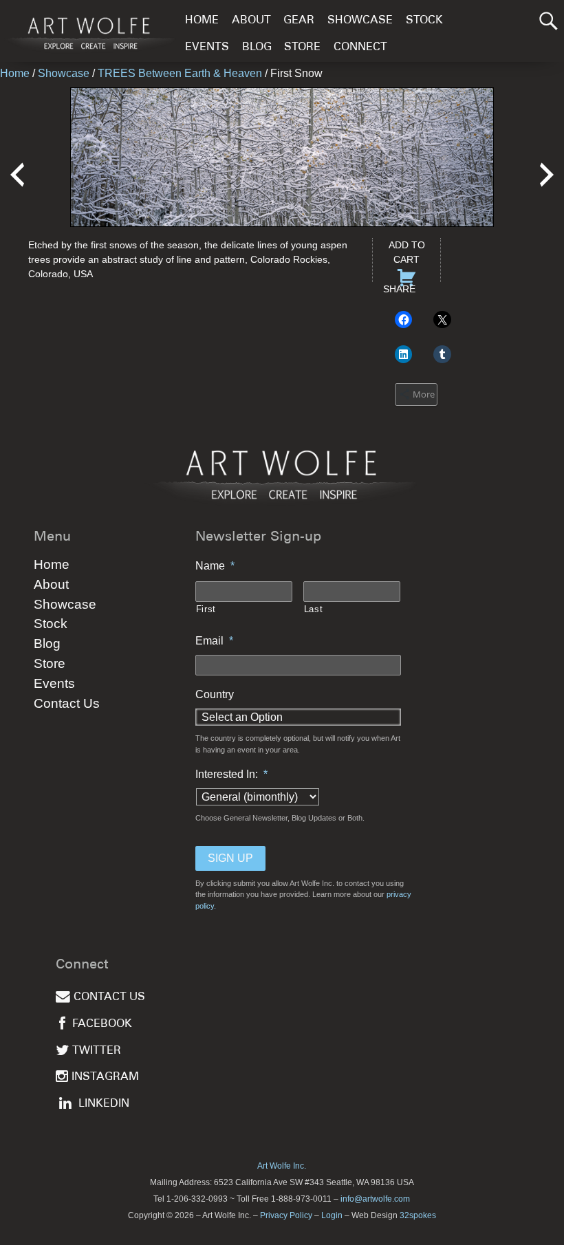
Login (332, 1215)
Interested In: (231, 774)
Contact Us (67, 703)
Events (207, 48)
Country (214, 694)
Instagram (105, 1077)
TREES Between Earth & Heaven (180, 73)
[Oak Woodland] (547, 165)
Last (313, 609)
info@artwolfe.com (375, 1199)
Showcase (360, 21)
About (251, 21)
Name (215, 566)
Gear (298, 21)
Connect (360, 48)
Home (202, 21)
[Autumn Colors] (17, 165)
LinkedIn (103, 1104)
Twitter (96, 1051)
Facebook (102, 1024)
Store (302, 48)
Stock (424, 21)
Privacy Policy (286, 1215)
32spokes (418, 1215)
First (206, 609)
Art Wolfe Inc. (281, 1166)
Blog (257, 48)
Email (214, 641)
